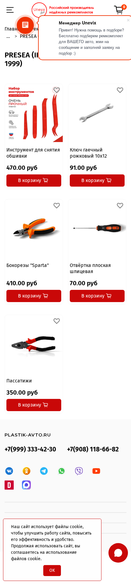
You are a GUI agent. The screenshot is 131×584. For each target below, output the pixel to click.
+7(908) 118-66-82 (93, 449)
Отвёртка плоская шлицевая (90, 268)
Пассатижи (19, 381)
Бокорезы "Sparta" (27, 265)
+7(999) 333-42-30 (30, 449)
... (8, 36)
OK (52, 570)
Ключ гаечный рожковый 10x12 (88, 153)
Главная (14, 29)
